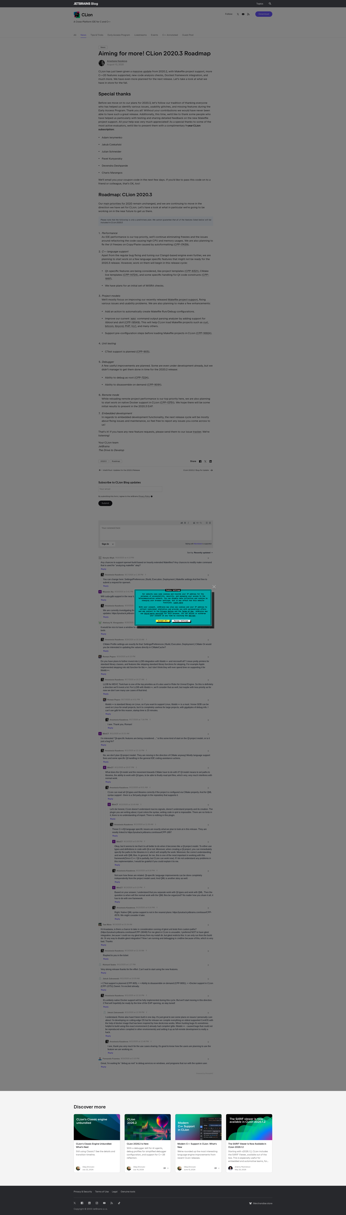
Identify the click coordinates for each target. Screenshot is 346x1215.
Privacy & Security (83, 1191)
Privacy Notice (167, 611)
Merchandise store (262, 1204)
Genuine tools (128, 1191)
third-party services (153, 613)
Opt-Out (192, 616)
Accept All (162, 621)
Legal (114, 1191)
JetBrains (97, 1209)
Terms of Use (187, 611)
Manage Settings (181, 621)
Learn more (178, 603)
